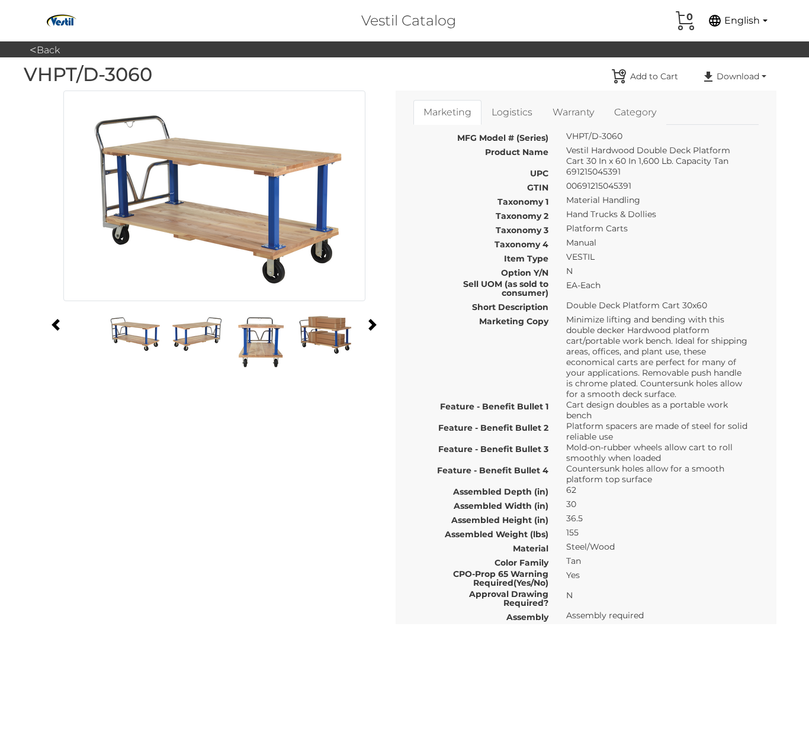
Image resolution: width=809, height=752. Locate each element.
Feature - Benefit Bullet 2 (493, 428)
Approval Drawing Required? (508, 594)
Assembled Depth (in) (500, 492)
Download (738, 76)
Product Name (516, 152)
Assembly (527, 617)
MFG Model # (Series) (502, 138)
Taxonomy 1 (522, 202)
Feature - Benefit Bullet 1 (494, 406)
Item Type (526, 258)
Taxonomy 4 (521, 244)
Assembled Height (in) (499, 520)
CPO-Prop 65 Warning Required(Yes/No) (500, 574)
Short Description (510, 307)
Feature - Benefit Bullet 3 (493, 449)
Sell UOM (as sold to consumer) (505, 284)
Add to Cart (654, 76)
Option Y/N (524, 273)
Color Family (521, 563)
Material (530, 548)
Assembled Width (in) (501, 506)
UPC (539, 173)
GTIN (537, 187)
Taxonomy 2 (522, 216)
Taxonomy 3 (522, 230)
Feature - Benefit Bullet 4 (492, 470)
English (734, 21)
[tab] (447, 112)
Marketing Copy (513, 321)
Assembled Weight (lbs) (496, 534)
